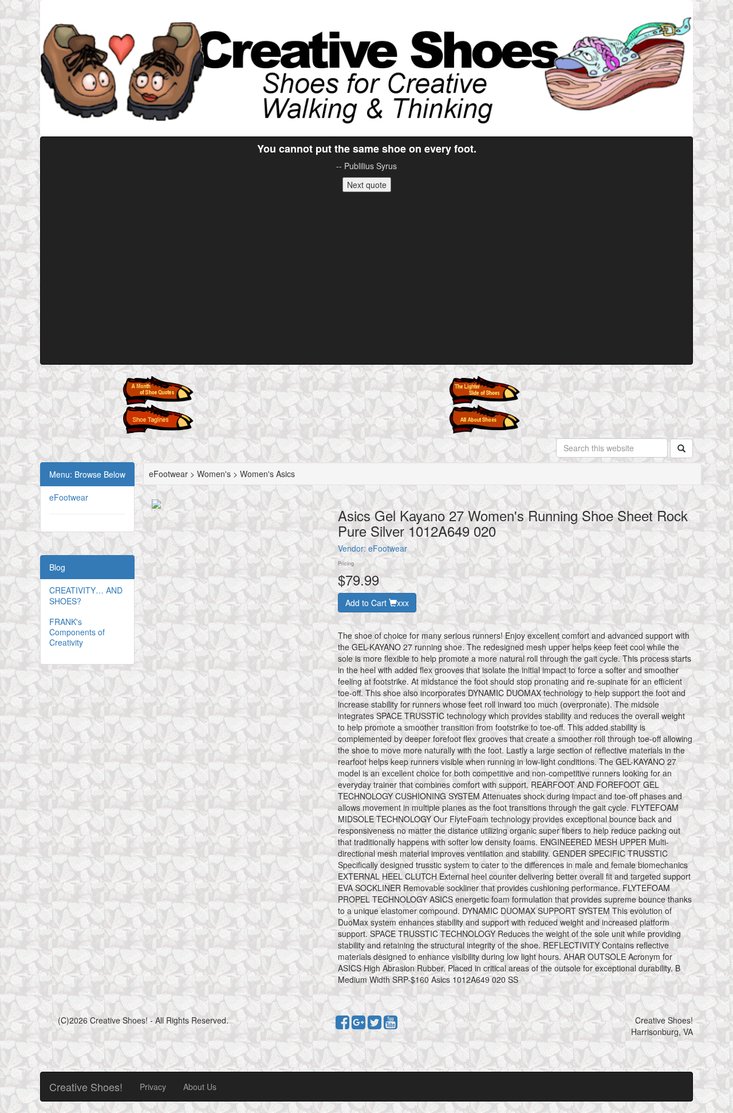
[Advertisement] (366, 278)
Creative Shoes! (86, 1086)
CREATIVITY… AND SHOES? (86, 595)
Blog (57, 567)
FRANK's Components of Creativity (77, 632)
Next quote (367, 184)
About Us (199, 1086)
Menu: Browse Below (87, 474)
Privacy (153, 1086)
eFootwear (68, 497)
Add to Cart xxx (377, 602)
